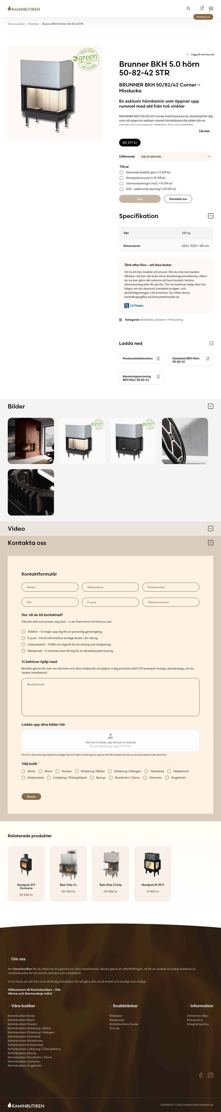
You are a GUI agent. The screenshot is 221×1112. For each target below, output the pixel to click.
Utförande (127, 156)
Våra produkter (16, 23)
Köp (140, 199)
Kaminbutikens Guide (123, 1024)
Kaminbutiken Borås (21, 1015)
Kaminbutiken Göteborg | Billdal (29, 1028)
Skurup (100, 777)
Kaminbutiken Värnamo (24, 1061)
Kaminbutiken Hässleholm (25, 1040)
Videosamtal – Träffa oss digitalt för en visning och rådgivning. (69, 644)
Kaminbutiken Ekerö (21, 1020)
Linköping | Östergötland (70, 777)
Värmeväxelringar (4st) (149, 183)
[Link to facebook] (200, 1075)
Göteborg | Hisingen (127, 771)
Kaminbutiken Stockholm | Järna (30, 1057)
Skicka (31, 796)
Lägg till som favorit (202, 54)
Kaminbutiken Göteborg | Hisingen (31, 1032)
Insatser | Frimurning (169, 319)
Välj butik (31, 763)
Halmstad (157, 771)
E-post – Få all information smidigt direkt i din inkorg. (63, 638)
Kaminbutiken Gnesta (22, 1024)
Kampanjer (116, 1020)
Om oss (114, 1028)
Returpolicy (195, 1020)
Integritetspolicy (198, 1024)
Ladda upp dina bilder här (43, 724)
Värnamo (155, 777)
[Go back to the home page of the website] (25, 8)
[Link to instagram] (210, 1075)
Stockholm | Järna (127, 777)
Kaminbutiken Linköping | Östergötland (34, 1049)
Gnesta (66, 771)
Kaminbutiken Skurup (22, 1053)
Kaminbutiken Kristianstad (25, 1044)
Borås (31, 771)
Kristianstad (36, 777)
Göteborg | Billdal (93, 771)
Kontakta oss (203, 17)
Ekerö (48, 771)
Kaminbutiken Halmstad (24, 1036)
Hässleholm (181, 771)
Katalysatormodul (146, 178)
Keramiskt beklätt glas (148, 172)
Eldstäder (33, 23)
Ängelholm (178, 777)
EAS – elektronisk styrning (151, 189)
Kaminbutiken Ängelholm (25, 1065)
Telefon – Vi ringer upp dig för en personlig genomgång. (65, 631)
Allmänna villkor (198, 1015)
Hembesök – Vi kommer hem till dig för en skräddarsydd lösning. (70, 651)
